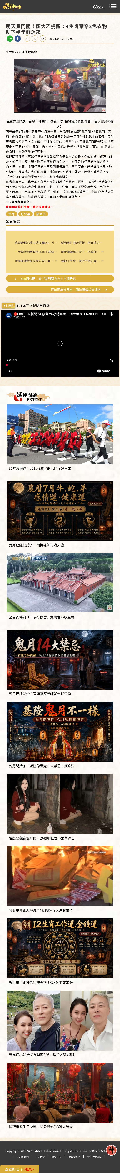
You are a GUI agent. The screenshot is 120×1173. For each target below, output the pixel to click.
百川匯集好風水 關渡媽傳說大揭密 (76, 289)
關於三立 (56, 1157)
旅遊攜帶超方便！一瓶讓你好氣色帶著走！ (80, 252)
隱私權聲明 (74, 1157)
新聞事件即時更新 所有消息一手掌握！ (87, 242)
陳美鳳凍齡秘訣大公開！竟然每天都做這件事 (34, 261)
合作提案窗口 (94, 1157)
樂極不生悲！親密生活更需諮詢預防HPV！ (80, 261)
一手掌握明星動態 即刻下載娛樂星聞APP (42, 252)
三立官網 (40, 1157)
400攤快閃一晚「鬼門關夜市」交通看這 (48, 278)
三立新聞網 (22, 1157)
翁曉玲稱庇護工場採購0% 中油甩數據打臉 (44, 242)
